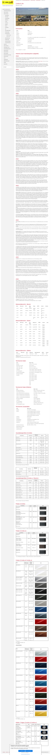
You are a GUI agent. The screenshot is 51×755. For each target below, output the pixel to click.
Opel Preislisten (6, 51)
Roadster (6, 24)
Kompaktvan (7, 27)
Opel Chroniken (6, 12)
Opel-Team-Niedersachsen (6, 9)
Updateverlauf (6, 59)
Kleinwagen (6, 16)
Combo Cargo (40, 61)
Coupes (6, 21)
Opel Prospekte (6, 53)
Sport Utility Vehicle (7, 30)
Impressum (28, 754)
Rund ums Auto (6, 56)
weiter (47, 17)
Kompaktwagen (7, 18)
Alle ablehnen (21, 750)
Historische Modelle (8, 41)
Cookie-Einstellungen (25, 752)
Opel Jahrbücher (6, 45)
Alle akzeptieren (29, 750)
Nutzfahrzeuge (7, 39)
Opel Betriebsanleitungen (7, 10)
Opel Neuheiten (6, 50)
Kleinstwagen (7, 15)
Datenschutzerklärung (24, 754)
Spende (5, 62)
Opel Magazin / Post (6, 47)
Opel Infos (5, 44)
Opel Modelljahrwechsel (7, 48)
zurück (17, 17)
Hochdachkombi (7, 33)
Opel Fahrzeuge (6, 13)
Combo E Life (8, 36)
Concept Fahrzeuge (8, 42)
